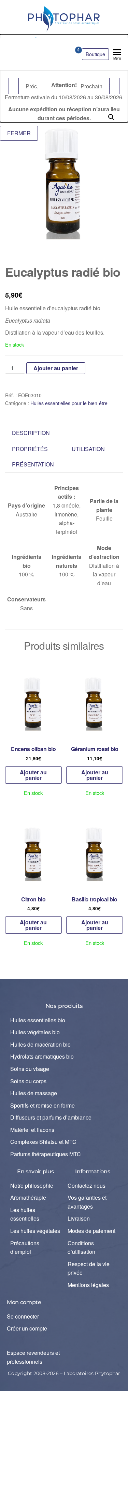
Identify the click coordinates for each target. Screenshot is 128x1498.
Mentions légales (88, 1285)
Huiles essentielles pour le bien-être (69, 403)
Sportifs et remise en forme (42, 1105)
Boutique (95, 54)
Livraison (79, 1218)
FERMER (19, 133)
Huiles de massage (33, 1093)
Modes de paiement (91, 1231)
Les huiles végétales (35, 1231)
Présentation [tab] (33, 464)
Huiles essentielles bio (37, 1020)
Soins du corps (28, 1081)
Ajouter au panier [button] (33, 775)
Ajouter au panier (55, 368)
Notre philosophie (31, 1185)
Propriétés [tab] (30, 449)
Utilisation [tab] (88, 449)
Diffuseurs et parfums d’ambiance (50, 1117)
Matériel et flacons (32, 1130)
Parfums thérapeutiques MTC (45, 1154)
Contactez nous (86, 1185)
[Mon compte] (66, 52)
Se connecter (23, 1316)
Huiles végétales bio (35, 1032)
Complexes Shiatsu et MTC (43, 1142)
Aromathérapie (28, 1197)
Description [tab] (31, 433)
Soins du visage (29, 1069)
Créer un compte (27, 1328)
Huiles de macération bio (40, 1044)
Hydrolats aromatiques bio (42, 1056)
